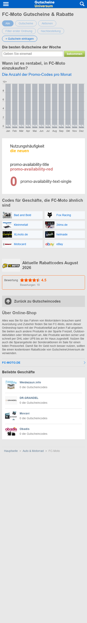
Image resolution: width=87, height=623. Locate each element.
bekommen (74, 53)
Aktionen (47, 23)
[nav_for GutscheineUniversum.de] (6, 4)
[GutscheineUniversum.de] (44, 4)
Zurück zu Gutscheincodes (37, 301)
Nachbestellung (51, 31)
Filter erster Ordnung (18, 31)
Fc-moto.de (11, 362)
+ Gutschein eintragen (19, 38)
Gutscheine (26, 23)
